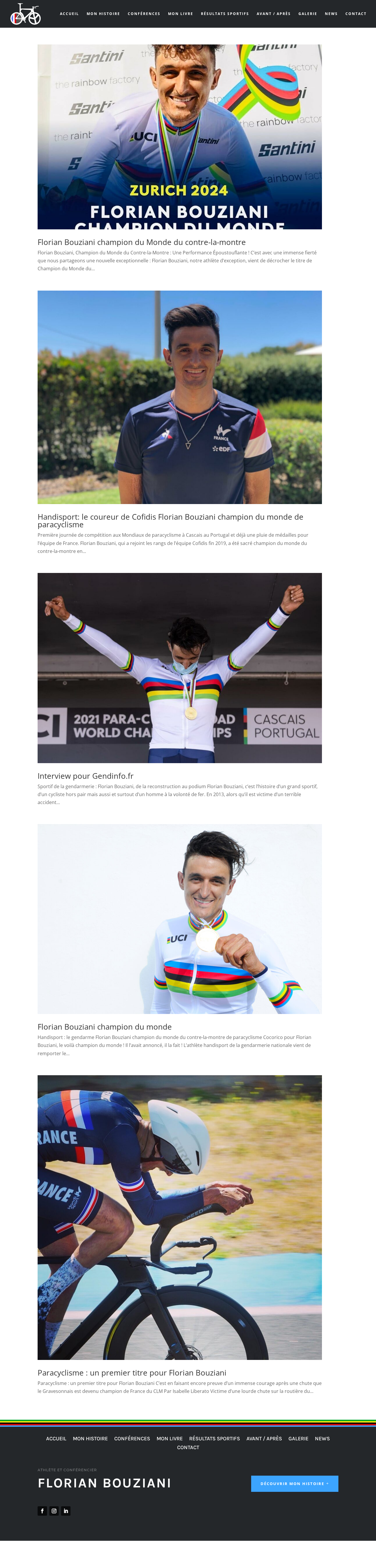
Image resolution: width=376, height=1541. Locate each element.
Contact (356, 14)
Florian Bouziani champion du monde (105, 1026)
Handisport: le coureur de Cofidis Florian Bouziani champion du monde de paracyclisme (170, 520)
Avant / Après (274, 14)
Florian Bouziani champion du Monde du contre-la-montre (142, 242)
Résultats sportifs (225, 14)
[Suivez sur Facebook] (42, 1511)
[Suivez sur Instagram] (54, 1511)
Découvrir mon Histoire (292, 1483)
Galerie (307, 14)
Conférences (144, 14)
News (331, 14)
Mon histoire (103, 14)
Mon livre (180, 14)
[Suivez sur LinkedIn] (65, 1511)
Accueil (69, 14)
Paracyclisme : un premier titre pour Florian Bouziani (132, 1372)
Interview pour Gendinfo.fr (86, 775)
